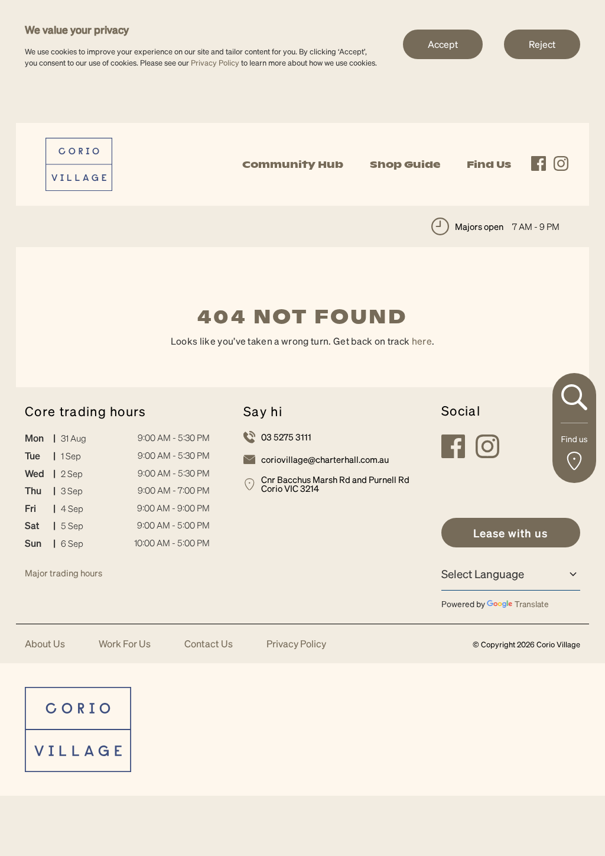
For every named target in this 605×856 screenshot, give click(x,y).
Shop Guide (405, 164)
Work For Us (125, 644)
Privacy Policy (215, 62)
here (422, 341)
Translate (532, 603)
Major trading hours (63, 573)
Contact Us (208, 644)
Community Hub (292, 164)
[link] (78, 163)
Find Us (489, 164)
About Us (45, 644)
